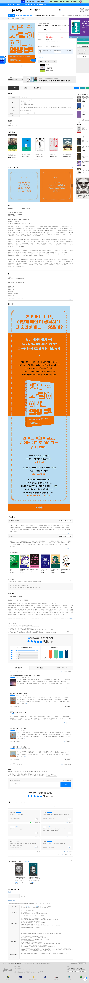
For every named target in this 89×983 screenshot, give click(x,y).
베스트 (17, 15)
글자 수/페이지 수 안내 (34, 113)
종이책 (40, 57)
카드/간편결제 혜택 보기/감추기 (59, 46)
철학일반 (23, 18)
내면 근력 (65, 153)
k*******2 (66, 851)
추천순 (65, 671)
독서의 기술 (51, 153)
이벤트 (24, 15)
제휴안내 (40, 963)
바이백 (27, 15)
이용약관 (12, 963)
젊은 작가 (64, 15)
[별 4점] (14, 780)
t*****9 (17, 713)
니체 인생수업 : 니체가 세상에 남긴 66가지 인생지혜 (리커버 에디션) (34, 879)
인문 (18, 18)
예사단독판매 (69, 15)
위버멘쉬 (83, 119)
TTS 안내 (25, 103)
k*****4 (33, 851)
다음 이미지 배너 (72, 185)
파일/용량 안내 (30, 110)
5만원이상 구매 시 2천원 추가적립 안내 (59, 41)
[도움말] (43, 39)
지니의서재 (49, 27)
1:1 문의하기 (70, 971)
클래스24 (48, 15)
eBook (13, 18)
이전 (12, 671)
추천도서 (85, 15)
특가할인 (80, 15)
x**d (33, 836)
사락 (40, 15)
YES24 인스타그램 (76, 963)
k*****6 (17, 695)
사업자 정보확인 (40, 971)
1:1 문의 (36, 906)
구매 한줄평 (57, 806)
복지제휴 (44, 963)
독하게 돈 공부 (38, 153)
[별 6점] (15, 780)
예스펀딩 (43, 15)
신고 (28, 677)
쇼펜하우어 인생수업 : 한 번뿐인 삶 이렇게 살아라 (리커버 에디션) (20, 879)
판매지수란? (60, 29)
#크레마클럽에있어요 (12, 135)
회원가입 (76, 4)
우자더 (39, 27)
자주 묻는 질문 (76, 971)
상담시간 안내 (83, 971)
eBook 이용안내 (85, 50)
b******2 (18, 730)
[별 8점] (17, 780)
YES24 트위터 (75, 963)
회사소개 (4, 963)
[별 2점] (12, 780)
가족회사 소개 (82, 963)
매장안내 (31, 15)
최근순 (62, 671)
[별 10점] (19, 780)
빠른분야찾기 (11, 15)
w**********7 (18, 748)
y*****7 (19, 677)
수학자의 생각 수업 (34, 569)
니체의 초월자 (24, 153)
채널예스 (37, 15)
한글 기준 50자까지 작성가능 (16, 783)
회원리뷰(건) (51, 29)
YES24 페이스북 (73, 963)
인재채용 (8, 963)
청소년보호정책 (25, 963)
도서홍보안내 (31, 963)
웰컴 (9, 18)
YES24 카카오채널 (71, 963)
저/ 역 (42, 27)
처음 (10, 671)
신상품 (21, 15)
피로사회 (83, 111)
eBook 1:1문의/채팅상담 (80, 969)
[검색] (60, 10)
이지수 (43, 27)
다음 (23, 671)
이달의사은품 (75, 15)
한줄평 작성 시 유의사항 (70, 780)
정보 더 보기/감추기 (46, 29)
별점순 (69, 671)
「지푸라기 (48, 68)
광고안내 (36, 963)
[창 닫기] (55, 61)
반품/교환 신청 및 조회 (30, 906)
